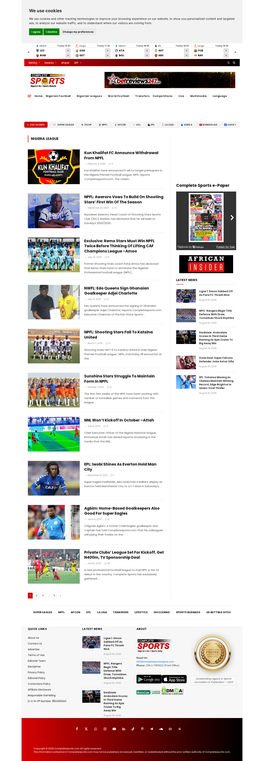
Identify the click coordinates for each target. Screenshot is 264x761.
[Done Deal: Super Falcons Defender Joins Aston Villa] (186, 362)
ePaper (65, 63)
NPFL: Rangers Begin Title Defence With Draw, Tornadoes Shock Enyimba (216, 314)
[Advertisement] (132, 109)
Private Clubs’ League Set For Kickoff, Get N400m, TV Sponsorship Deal (124, 555)
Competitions (163, 96)
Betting (33, 63)
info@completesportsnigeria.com (155, 661)
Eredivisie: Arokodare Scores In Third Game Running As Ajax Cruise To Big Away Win (216, 338)
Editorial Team (37, 661)
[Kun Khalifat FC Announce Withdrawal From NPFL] (54, 166)
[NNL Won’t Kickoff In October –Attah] (54, 434)
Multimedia (198, 96)
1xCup (88, 124)
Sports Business (188, 612)
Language (220, 96)
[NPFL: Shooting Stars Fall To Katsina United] (54, 346)
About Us (33, 638)
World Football (118, 96)
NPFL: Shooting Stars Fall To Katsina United (118, 335)
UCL (138, 124)
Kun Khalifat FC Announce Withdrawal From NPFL (121, 155)
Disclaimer (34, 666)
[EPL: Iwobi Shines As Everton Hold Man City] (54, 478)
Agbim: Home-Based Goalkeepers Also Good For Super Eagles (122, 511)
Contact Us (35, 643)
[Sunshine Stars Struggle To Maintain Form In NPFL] (54, 390)
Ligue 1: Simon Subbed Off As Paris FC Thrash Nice (216, 293)
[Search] (233, 62)
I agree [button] (36, 31)
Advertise (34, 649)
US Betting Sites (218, 612)
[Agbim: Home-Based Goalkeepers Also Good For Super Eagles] (54, 522)
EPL (153, 124)
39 (109, 563)
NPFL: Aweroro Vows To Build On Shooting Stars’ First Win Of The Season (123, 199)
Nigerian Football (58, 96)
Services (49, 63)
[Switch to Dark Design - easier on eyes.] (229, 62)
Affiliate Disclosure (39, 689)
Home (38, 96)
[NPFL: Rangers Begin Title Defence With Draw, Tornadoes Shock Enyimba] (186, 315)
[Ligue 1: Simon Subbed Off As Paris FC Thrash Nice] (186, 296)
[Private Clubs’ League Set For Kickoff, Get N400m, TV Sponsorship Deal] (54, 566)
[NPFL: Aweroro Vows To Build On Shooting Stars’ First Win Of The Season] (54, 210)
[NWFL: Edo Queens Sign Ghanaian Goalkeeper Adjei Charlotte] (54, 302)
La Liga (169, 124)
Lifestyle (141, 612)
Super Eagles (65, 124)
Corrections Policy (39, 684)
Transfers (142, 96)
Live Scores (37, 124)
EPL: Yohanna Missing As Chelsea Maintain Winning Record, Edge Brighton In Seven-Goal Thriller (216, 382)
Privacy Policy (36, 672)
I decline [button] (51, 31)
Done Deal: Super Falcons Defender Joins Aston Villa (216, 359)
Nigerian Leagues (89, 96)
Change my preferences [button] (78, 31)
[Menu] (29, 96)
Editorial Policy (36, 678)
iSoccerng (162, 612)
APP (76, 63)
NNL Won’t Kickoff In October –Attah (119, 420)
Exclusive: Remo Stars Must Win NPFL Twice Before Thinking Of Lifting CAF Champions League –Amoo (119, 246)
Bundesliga (210, 124)
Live (181, 96)
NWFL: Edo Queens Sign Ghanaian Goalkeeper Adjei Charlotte (116, 291)
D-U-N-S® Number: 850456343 (47, 701)
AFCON (122, 124)
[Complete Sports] (48, 80)
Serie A (188, 124)
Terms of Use (36, 655)
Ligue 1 (232, 124)
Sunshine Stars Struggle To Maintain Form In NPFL (119, 379)
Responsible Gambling (41, 695)
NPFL (104, 124)
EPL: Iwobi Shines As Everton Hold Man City (120, 467)
